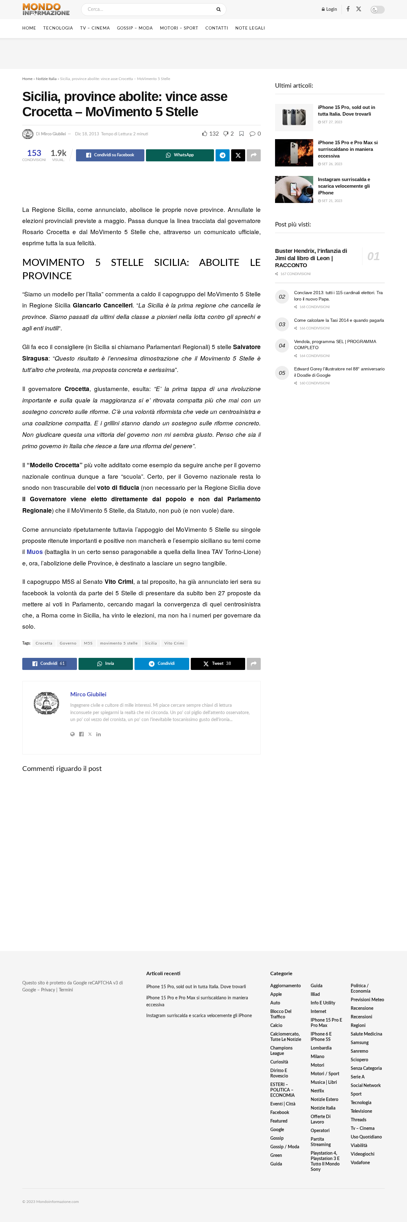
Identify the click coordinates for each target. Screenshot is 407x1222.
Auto (275, 1003)
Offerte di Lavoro (321, 1119)
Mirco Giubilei (53, 134)
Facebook (279, 1113)
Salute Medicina (366, 1034)
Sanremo (359, 1051)
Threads (358, 1120)
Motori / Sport (325, 1074)
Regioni (358, 1025)
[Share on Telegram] (223, 155)
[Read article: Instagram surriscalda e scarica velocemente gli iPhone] (294, 189)
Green (276, 1155)
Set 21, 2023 (331, 201)
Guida (276, 1164)
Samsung (360, 1043)
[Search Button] (219, 9)
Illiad (315, 994)
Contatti (216, 28)
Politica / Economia (360, 989)
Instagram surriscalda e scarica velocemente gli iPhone (344, 186)
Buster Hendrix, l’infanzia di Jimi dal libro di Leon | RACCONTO (311, 258)
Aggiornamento (285, 986)
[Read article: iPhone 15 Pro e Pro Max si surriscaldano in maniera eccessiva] (294, 152)
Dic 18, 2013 (87, 134)
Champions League (281, 1051)
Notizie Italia (46, 79)
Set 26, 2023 (331, 164)
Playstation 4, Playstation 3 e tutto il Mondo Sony (325, 1161)
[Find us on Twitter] (359, 9)
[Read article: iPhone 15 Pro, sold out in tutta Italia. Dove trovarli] (294, 117)
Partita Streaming (321, 1142)
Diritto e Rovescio (279, 1073)
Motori (317, 1065)
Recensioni (361, 1017)
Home (29, 28)
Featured (278, 1121)
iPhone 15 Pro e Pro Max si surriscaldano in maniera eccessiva (348, 149)
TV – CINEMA (95, 28)
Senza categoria (366, 1068)
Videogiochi (363, 1154)
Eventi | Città (282, 1104)
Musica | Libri (324, 1082)
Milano (317, 1057)
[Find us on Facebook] (347, 9)
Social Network (366, 1086)
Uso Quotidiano (366, 1137)
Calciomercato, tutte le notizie (285, 1037)
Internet (318, 1011)
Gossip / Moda (284, 1147)
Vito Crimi (174, 643)
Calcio (276, 1025)
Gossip (277, 1138)
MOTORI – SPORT (179, 28)
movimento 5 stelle (119, 643)
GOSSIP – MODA (135, 28)
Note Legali (250, 28)
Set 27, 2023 (331, 122)
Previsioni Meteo (367, 1000)
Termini (66, 990)
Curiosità (279, 1062)
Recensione (362, 1008)
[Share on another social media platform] (254, 155)
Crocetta (44, 643)
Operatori (320, 1131)
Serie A (358, 1077)
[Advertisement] (203, 52)
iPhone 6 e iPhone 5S (321, 1037)
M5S (88, 643)
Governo (68, 643)
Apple (276, 994)
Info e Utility (323, 1003)
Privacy (48, 990)
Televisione (361, 1111)
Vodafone (360, 1163)
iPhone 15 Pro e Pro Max (326, 1023)
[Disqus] (141, 856)
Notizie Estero (324, 1099)
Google (277, 1130)
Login (331, 9)
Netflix (317, 1091)
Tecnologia (361, 1103)
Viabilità (359, 1146)
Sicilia (151, 643)
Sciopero (359, 1060)
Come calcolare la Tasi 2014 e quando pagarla (339, 320)
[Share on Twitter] (238, 155)
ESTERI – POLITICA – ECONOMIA (282, 1090)
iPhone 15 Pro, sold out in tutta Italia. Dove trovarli (196, 987)
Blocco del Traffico (280, 1014)
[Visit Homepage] (46, 9)
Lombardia (321, 1048)
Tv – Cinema (363, 1128)
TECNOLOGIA (58, 28)
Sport (356, 1094)
